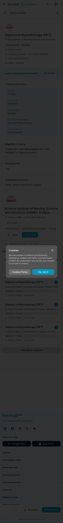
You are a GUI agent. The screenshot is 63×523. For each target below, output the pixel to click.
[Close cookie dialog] (52, 250)
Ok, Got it (43, 272)
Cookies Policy (20, 272)
